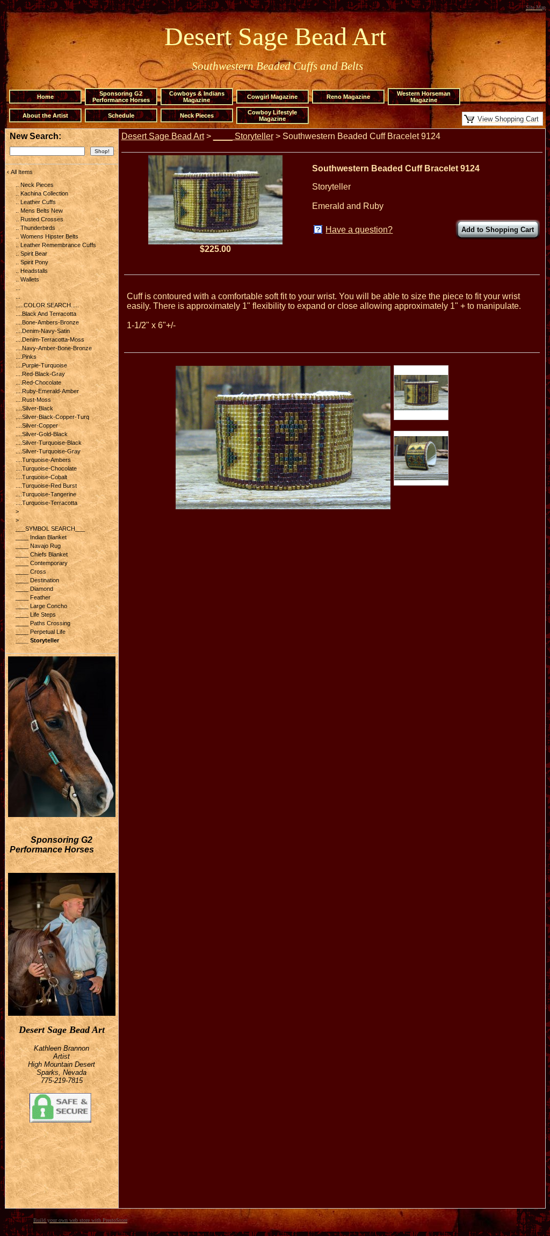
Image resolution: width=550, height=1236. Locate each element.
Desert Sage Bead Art (162, 136)
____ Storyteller (243, 136)
